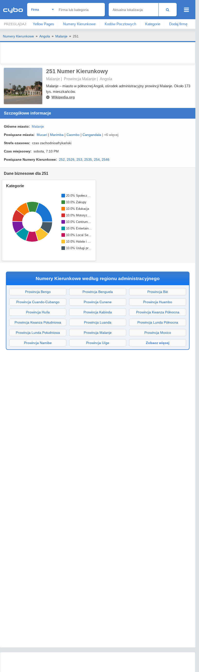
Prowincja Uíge (97, 343)
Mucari (42, 135)
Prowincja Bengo (38, 292)
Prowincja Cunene (98, 302)
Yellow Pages (43, 24)
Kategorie (152, 24)
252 (62, 159)
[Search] (167, 9)
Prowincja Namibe (38, 343)
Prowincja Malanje (98, 333)
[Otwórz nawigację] (186, 10)
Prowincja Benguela (98, 292)
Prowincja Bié (157, 292)
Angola (44, 36)
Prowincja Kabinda (97, 312)
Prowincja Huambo (157, 302)
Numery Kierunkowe (79, 24)
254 (97, 159)
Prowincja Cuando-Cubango (37, 302)
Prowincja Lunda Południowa (38, 333)
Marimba (57, 135)
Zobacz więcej (157, 343)
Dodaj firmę (178, 24)
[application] (32, 221)
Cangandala (92, 135)
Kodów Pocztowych (120, 24)
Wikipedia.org (63, 97)
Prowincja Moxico (157, 333)
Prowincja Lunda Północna (157, 322)
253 (79, 159)
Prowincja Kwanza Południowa (38, 322)
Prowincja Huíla (38, 312)
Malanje (61, 36)
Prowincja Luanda (97, 322)
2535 (88, 159)
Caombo (73, 135)
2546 (105, 159)
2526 (71, 159)
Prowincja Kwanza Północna (157, 312)
